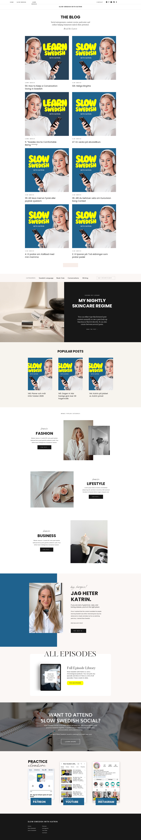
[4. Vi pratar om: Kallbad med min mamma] (47, 226)
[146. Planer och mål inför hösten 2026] (40, 374)
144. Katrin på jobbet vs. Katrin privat (98, 394)
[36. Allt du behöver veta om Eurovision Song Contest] (94, 170)
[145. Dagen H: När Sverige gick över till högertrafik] (70, 374)
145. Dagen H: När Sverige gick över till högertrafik (67, 396)
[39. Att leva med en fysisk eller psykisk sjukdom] (47, 170)
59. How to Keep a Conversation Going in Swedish (41, 87)
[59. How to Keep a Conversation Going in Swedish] (47, 58)
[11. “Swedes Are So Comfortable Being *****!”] (47, 114)
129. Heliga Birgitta (81, 86)
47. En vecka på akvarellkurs (86, 142)
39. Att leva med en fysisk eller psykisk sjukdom (40, 199)
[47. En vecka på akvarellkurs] (94, 114)
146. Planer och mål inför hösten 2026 (37, 394)
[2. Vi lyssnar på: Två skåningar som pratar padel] (94, 226)
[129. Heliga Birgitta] (94, 58)
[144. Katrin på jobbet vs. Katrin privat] (101, 374)
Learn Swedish (30, 82)
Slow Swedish (76, 82)
